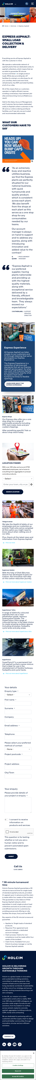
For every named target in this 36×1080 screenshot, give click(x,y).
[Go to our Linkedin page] (4, 1044)
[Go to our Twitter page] (9, 1044)
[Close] (34, 1053)
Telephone (10, 734)
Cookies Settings (18, 1065)
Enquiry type (11, 691)
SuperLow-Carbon (8, 570)
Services (13, 26)
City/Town (9, 772)
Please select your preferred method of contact (18, 744)
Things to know (7, 521)
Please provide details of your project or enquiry (16, 794)
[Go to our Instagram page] (20, 1044)
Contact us (8, 1036)
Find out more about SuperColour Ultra (18, 631)
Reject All (18, 1071)
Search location (12, 492)
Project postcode (13, 754)
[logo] (7, 4)
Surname (9, 708)
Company (9, 717)
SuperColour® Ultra (8, 610)
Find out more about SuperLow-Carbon (19, 582)
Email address (11, 725)
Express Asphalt (24, 26)
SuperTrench (6, 659)
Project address (12, 764)
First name (9, 700)
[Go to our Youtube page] (15, 1044)
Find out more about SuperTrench (17, 673)
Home (6, 26)
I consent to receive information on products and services (19, 822)
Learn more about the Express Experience (15, 384)
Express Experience (15, 347)
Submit (11, 856)
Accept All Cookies (18, 1076)
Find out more (10, 543)
